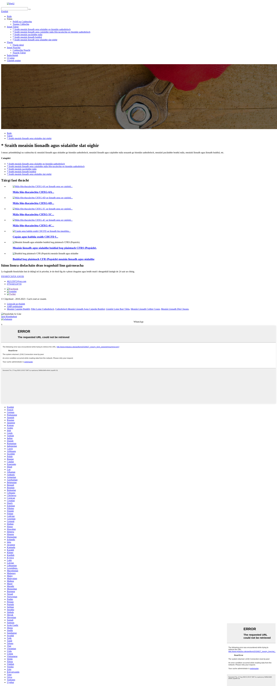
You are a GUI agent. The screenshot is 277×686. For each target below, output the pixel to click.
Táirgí (9, 136)
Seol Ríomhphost (9, 316)
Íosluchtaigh (12, 55)
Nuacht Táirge (19, 52)
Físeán (10, 42)
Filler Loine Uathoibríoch (42, 309)
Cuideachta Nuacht (21, 50)
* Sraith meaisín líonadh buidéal (27, 37)
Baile (9, 16)
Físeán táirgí (18, 45)
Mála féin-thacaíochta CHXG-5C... (33, 214)
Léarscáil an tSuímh (16, 304)
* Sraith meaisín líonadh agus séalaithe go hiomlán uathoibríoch (42, 29)
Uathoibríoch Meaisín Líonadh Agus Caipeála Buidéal (80, 309)
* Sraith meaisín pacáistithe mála (27, 34)
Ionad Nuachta (13, 47)
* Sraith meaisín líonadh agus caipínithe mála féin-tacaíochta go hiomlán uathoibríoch (51, 32)
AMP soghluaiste (15, 306)
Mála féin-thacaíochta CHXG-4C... (33, 225)
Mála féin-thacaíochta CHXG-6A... (33, 192)
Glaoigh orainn (14, 60)
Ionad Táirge (13, 27)
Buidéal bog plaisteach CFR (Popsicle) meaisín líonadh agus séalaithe (53, 259)
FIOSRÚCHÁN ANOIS (12, 276)
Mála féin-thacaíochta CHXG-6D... (33, 203)
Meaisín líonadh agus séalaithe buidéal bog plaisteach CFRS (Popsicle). (55, 247)
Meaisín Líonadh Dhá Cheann (175, 309)
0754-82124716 (14, 284)
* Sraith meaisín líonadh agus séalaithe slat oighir (35, 40)
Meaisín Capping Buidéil (18, 309)
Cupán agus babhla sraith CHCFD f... (35, 236)
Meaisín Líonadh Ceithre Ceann (145, 309)
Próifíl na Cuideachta (22, 21)
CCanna (10, 58)
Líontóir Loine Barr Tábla (118, 309)
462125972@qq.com (16, 281)
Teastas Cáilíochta (21, 24)
